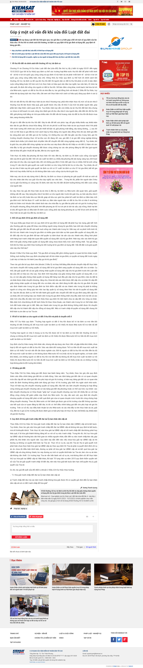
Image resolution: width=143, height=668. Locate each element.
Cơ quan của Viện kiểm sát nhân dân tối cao (46, 2)
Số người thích (91, 547)
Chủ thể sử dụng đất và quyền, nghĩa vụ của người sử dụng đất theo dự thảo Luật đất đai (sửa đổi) (46, 57)
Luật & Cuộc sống (40, 19)
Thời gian (79, 547)
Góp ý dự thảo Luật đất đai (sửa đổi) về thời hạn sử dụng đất (32, 50)
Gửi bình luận (21, 537)
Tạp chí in (96, 19)
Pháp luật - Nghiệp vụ (53, 19)
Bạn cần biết (65, 19)
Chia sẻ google (37, 516)
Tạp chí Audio (105, 19)
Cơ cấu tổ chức (100, 24)
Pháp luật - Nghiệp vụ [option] (20, 24)
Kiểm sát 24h (29, 19)
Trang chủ (14, 633)
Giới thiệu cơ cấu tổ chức (37, 662)
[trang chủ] (11, 19)
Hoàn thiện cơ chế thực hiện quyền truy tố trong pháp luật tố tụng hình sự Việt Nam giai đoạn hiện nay (116, 112)
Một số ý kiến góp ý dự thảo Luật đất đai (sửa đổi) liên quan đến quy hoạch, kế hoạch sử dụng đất (45, 54)
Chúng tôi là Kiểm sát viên (78, 19)
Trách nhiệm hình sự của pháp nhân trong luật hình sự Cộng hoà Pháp (116, 132)
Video (90, 19)
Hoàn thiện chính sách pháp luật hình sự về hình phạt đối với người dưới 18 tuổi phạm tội (115, 123)
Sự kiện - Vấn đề (19, 19)
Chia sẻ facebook (19, 516)
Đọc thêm (16, 560)
